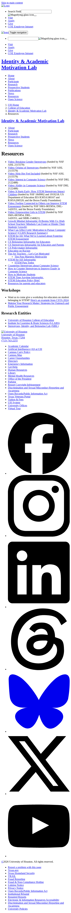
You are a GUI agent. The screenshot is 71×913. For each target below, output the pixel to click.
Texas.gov (13, 870)
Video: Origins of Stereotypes (23, 167)
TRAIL (12, 876)
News (11, 93)
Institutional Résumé (18, 894)
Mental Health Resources (21, 375)
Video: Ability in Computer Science (26, 185)
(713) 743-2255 (9, 340)
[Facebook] (39, 473)
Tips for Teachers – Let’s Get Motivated (28, 253)
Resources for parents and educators (26, 283)
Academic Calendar (18, 346)
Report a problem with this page (24, 867)
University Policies (18, 908)
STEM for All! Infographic (22, 259)
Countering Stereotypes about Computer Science (33, 265)
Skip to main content (12, 2)
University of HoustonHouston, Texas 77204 (13, 336)
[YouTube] (39, 856)
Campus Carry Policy (19, 352)
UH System (14, 402)
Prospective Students (19, 87)
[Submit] (35, 15)
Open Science (15, 99)
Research (13, 84)
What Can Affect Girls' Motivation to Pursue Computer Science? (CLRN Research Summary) (36, 231)
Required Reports (17, 897)
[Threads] (39, 669)
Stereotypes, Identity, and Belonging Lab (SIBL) (33, 326)
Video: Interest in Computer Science (27, 179)
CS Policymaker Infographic (23, 247)
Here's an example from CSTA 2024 (50, 300)
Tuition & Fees (15, 399)
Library (12, 372)
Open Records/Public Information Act (27, 393)
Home (11, 75)
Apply (11, 20)
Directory (13, 361)
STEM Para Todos (24, 262)
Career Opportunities (19, 358)
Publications (14, 90)
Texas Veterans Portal (19, 396)
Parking (12, 381)
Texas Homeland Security (21, 873)
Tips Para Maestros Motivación (31, 256)
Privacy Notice (15, 888)
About (11, 78)
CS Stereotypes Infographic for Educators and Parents (36, 244)
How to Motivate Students (21, 274)
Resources (13, 96)
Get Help (13, 367)
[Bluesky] (39, 731)
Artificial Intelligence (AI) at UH (25, 349)
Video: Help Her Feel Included (24, 173)
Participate (13, 81)
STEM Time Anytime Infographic (26, 277)
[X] (39, 793)
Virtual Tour (14, 408)
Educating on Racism (19, 250)
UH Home (13, 104)
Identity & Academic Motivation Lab (24, 64)
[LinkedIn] (39, 606)
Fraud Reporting (16, 879)
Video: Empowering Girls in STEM (26, 212)
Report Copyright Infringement (24, 384)
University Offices (17, 405)
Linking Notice (16, 885)
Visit (10, 17)
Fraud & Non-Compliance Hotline (26, 882)
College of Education (19, 107)
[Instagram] (39, 535)
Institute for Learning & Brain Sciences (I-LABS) (34, 323)
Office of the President (19, 378)
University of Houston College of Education (31, 320)
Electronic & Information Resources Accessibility (33, 899)
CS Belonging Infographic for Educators (29, 241)
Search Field (14, 11)
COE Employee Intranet (20, 26)
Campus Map (15, 355)
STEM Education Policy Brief (23, 280)
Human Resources (17, 369)
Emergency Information (20, 364)
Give (10, 23)
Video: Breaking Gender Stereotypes (27, 161)
